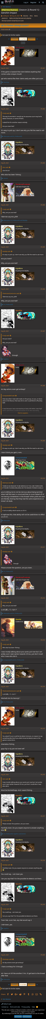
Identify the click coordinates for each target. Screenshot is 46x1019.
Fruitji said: (5, 113)
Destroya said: (6, 483)
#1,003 (43, 163)
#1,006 (43, 289)
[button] (2, 2)
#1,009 (43, 441)
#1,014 (43, 686)
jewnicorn (5, 18)
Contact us (4, 1007)
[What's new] (39, 2)
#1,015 (43, 728)
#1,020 (43, 955)
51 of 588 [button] (23, 39)
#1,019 (43, 904)
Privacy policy (26, 1007)
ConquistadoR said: (8, 396)
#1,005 (43, 247)
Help (33, 1007)
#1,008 (43, 386)
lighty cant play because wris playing (20, 18)
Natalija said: (6, 251)
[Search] (43, 2)
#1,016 (43, 774)
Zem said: (5, 167)
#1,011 (43, 547)
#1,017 (43, 816)
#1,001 (43, 68)
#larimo (25, 16)
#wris (36, 16)
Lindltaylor (5, 16)
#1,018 (43, 860)
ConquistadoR (21, 458)
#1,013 (43, 640)
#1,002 (43, 109)
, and (15, 220)
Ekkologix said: (7, 959)
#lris (31, 16)
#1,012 (43, 598)
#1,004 (43, 205)
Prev (14, 39)
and (13, 136)
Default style (7, 1004)
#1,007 (43, 331)
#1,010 (43, 478)
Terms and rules (15, 1007)
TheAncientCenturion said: (10, 293)
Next (31, 39)
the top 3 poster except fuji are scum (13, 21)
